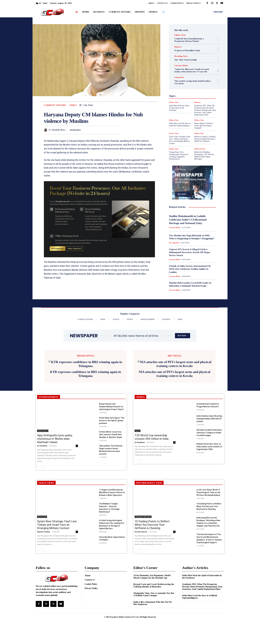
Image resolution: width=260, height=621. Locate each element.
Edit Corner (181, 78)
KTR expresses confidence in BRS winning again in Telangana (85, 370)
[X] (216, 3)
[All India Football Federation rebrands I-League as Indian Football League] (188, 429)
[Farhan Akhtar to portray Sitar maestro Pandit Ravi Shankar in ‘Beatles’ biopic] (90, 431)
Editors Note (180, 35)
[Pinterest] (112, 130)
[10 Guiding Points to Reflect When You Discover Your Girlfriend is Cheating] (155, 499)
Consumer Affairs (186, 76)
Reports (177, 47)
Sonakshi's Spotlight (194, 105)
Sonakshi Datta (58, 130)
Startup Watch (197, 110)
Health (190, 88)
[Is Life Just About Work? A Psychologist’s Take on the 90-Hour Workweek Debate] (188, 488)
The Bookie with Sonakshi (186, 112)
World (190, 115)
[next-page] (43, 463)
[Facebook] (207, 3)
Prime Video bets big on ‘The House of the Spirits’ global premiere (111, 416)
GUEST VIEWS (46, 479)
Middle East (204, 95)
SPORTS (140, 393)
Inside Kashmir (200, 93)
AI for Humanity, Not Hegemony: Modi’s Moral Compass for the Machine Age (152, 572)
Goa (177, 85)
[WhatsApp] (118, 130)
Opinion (190, 98)
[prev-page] (38, 463)
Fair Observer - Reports (182, 83)
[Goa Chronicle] (52, 12)
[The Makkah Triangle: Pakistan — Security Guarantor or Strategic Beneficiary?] (90, 502)
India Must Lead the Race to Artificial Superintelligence (180, 124)
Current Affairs (55, 105)
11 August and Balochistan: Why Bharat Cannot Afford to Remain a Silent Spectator (112, 488)
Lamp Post (192, 95)
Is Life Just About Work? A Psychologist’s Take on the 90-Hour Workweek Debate (208, 488)
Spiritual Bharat (192, 107)
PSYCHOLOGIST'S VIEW (149, 479)
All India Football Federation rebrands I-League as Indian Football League (209, 428)
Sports (204, 107)
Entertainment (195, 80)
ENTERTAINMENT (48, 393)
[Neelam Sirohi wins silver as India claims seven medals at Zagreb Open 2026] (188, 443)
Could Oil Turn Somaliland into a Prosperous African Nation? (189, 40)
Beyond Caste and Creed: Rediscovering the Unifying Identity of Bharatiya (153, 581)
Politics (199, 98)
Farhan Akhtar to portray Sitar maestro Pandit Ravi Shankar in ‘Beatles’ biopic (110, 430)
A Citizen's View (195, 71)
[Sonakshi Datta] (46, 130)
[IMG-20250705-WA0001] (99, 219)
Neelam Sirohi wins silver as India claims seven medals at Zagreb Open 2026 (209, 442)
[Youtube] (221, 3)
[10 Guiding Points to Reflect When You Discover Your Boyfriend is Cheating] (188, 502)
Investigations (178, 95)
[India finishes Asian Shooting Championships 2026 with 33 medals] (188, 415)
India (73, 105)
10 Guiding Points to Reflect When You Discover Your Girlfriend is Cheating (152, 521)
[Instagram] (212, 3)
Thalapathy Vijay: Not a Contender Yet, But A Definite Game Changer (153, 590)
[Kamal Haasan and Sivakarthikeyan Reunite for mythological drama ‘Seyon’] (90, 403)
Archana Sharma (141, 528)
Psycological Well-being (197, 100)
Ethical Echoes (200, 149)
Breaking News (181, 56)
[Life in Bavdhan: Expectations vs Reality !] (90, 536)
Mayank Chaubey (43, 528)
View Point (204, 112)
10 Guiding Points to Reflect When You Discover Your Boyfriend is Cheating (208, 502)
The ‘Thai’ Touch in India (185, 60)
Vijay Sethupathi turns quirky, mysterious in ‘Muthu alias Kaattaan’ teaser (54, 435)
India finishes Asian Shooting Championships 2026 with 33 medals (209, 415)
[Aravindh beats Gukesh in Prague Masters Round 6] (188, 403)
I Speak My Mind (203, 88)
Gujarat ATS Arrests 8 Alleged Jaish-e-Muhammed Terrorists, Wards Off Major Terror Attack (189, 252)
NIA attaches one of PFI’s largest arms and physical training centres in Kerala (174, 370)
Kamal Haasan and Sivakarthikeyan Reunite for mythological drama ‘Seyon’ (111, 402)
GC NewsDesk (42, 442)
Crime (198, 76)
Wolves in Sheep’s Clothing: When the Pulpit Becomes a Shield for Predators (205, 139)
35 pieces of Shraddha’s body (187, 50)
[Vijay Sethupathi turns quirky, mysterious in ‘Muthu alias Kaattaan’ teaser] (57, 413)
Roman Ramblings (194, 102)
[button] (163, 12)
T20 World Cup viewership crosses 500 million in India (151, 433)
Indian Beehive (185, 93)
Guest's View (180, 88)
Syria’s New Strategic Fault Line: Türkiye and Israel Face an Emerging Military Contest (179, 140)
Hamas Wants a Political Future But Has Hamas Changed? (203, 125)
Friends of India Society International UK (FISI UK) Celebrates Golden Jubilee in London (190, 269)
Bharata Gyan (185, 73)
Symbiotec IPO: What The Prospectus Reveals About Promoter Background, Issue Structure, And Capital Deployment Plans (202, 582)
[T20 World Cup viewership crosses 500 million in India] (155, 413)
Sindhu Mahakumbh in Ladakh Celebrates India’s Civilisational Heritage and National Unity (188, 220)
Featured (197, 83)
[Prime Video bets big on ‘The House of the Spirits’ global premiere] (90, 417)
